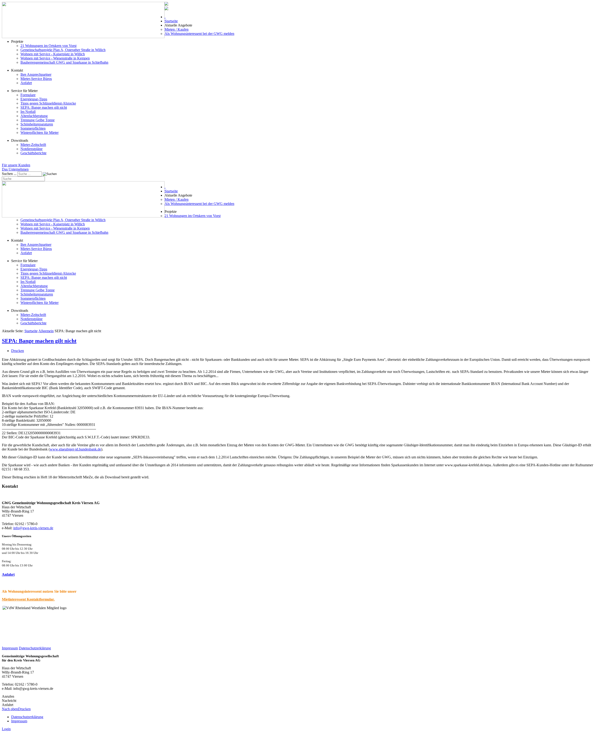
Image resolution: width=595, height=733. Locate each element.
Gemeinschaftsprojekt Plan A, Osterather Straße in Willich (63, 50)
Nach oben (10, 709)
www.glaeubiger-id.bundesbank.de (75, 449)
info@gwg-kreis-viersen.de (33, 528)
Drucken (17, 351)
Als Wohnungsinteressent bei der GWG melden (199, 34)
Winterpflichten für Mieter (39, 133)
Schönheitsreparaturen (36, 124)
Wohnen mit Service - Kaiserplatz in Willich (52, 54)
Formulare (28, 95)
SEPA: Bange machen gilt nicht (43, 107)
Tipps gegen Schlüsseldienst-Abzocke (48, 103)
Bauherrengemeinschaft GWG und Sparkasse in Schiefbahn (64, 62)
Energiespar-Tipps (33, 99)
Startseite (171, 21)
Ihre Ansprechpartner (35, 74)
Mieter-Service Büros (36, 79)
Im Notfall (28, 112)
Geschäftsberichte (33, 153)
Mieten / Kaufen (176, 29)
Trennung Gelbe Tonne (37, 120)
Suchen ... (9, 174)
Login (6, 729)
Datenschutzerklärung (35, 648)
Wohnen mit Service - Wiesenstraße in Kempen (55, 58)
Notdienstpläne (31, 149)
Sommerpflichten (33, 128)
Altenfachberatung (34, 116)
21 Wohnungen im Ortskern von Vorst (48, 46)
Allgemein (46, 331)
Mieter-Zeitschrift (33, 145)
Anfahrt (26, 83)
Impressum (10, 648)
